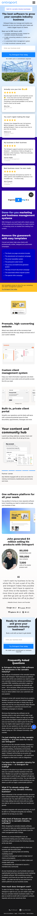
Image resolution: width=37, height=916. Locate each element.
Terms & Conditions (8, 888)
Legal (15, 888)
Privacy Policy (21, 888)
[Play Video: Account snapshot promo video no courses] (18, 200)
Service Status (30, 888)
